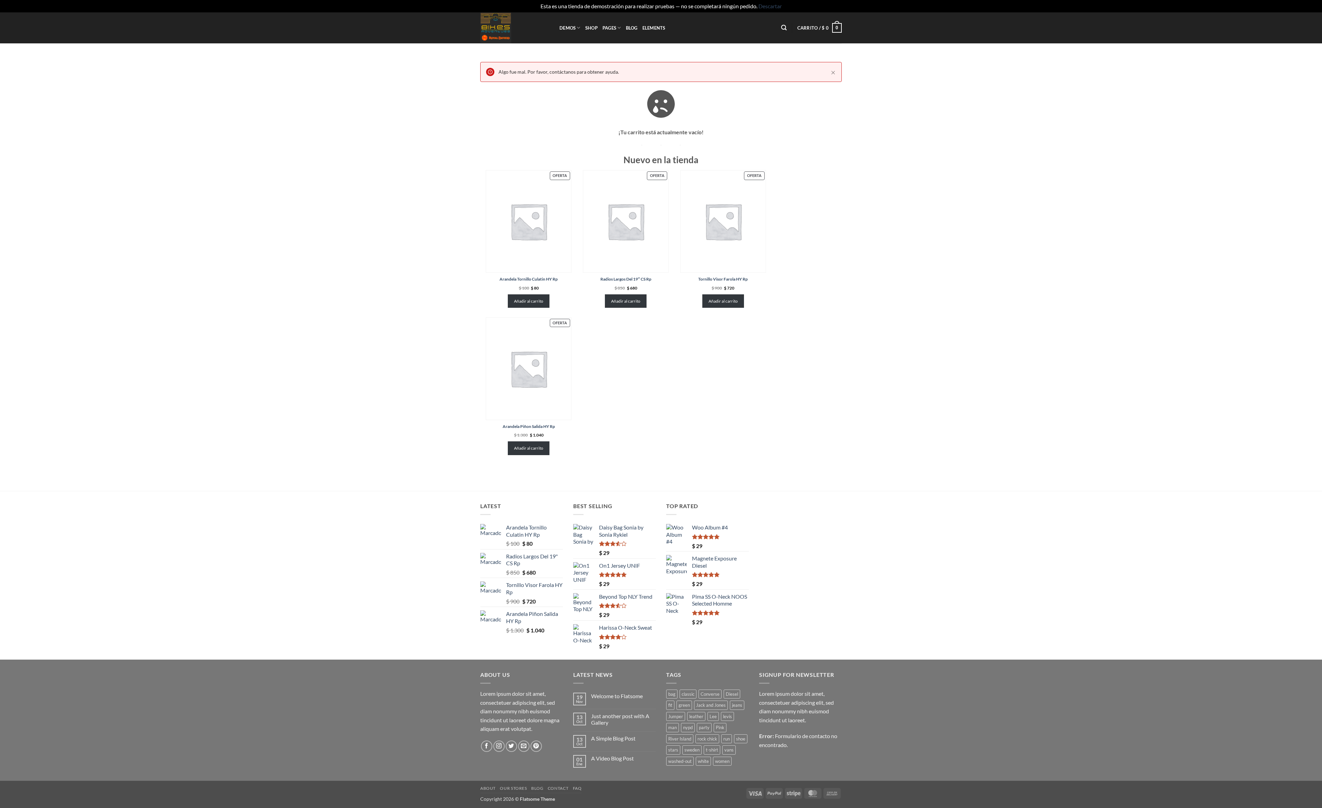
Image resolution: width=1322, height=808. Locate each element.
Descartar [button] (770, 6)
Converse (710, 694)
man (672, 727)
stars (673, 750)
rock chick (707, 739)
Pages (609, 28)
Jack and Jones (711, 705)
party (704, 727)
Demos (567, 28)
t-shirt (712, 750)
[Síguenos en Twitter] (511, 746)
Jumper (675, 716)
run (726, 739)
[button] (784, 27)
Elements (653, 28)
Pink (720, 727)
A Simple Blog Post (613, 738)
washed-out (680, 761)
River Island (679, 739)
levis (727, 716)
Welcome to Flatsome (617, 696)
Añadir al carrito (528, 301)
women (722, 761)
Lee (713, 716)
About (488, 788)
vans (729, 750)
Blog (632, 28)
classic (688, 694)
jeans (737, 705)
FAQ (577, 788)
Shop (591, 28)
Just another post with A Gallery (620, 719)
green (684, 705)
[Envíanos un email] (523, 746)
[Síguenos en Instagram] (499, 746)
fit (670, 705)
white (703, 761)
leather (696, 716)
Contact (558, 788)
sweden (692, 750)
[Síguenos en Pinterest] (536, 746)
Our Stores (513, 788)
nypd (688, 727)
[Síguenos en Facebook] (486, 746)
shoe (740, 739)
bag (671, 694)
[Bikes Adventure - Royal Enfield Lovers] (514, 27)
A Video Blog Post (612, 758)
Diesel (732, 694)
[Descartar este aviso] (833, 72)
